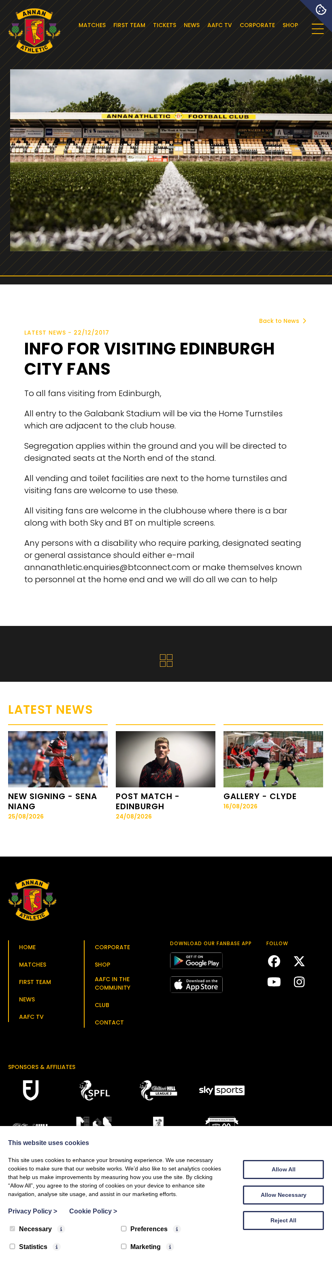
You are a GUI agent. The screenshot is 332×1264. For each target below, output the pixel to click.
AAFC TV (219, 25)
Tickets (164, 25)
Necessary (35, 1229)
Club (102, 1005)
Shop (290, 25)
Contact (109, 1022)
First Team (129, 25)
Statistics (33, 1246)
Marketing (145, 1246)
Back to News (280, 321)
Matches (92, 25)
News (192, 25)
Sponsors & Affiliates (41, 1067)
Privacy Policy (32, 1211)
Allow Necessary (283, 1195)
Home (27, 947)
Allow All (284, 1169)
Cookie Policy (93, 1211)
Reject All (283, 1220)
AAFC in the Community (112, 983)
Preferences (149, 1229)
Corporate (257, 25)
